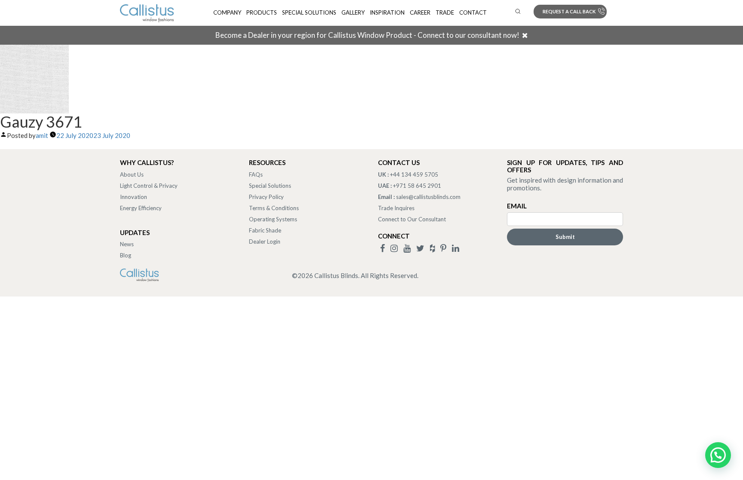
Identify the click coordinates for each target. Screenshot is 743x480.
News (127, 244)
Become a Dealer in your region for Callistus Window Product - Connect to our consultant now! (367, 35)
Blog (125, 255)
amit (42, 135)
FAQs (256, 174)
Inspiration (387, 12)
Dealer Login (264, 241)
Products (261, 12)
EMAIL (517, 206)
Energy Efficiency (141, 208)
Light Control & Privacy (149, 185)
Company (227, 12)
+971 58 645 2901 (417, 185)
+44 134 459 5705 (414, 174)
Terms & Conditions (274, 208)
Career (420, 12)
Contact (473, 12)
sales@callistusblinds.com (428, 196)
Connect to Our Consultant (412, 219)
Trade (445, 12)
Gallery (353, 12)
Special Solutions (309, 12)
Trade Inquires (396, 208)
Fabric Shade (265, 230)
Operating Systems (273, 219)
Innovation (133, 196)
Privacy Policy (266, 196)
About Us (132, 174)
